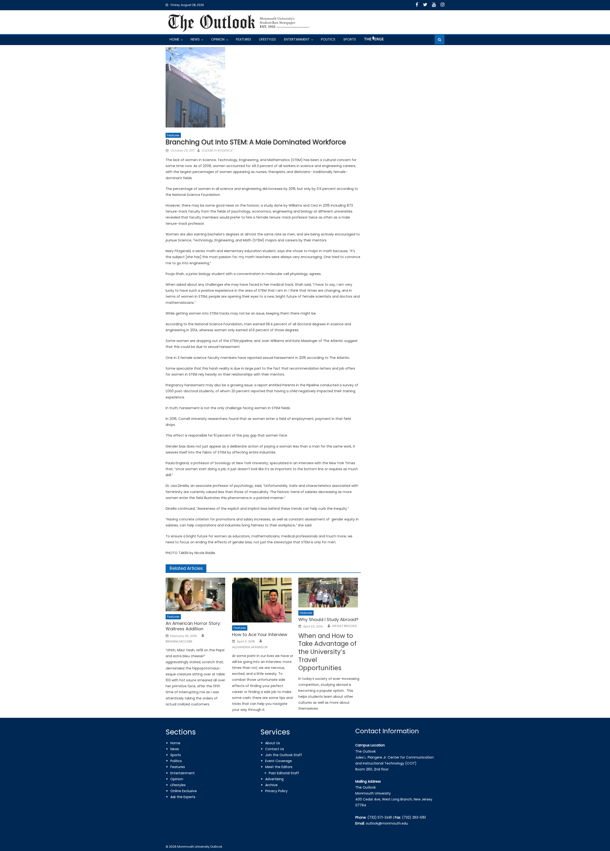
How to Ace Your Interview (259, 634)
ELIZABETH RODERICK (217, 150)
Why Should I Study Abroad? (328, 619)
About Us (272, 743)
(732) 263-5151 (414, 817)
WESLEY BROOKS (344, 626)
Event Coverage (278, 761)
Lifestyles (267, 39)
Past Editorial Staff (284, 773)
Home (174, 39)
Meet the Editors (278, 766)
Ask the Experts (182, 797)
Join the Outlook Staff (283, 755)
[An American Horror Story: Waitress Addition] (197, 594)
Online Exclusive (183, 791)
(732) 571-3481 (379, 817)
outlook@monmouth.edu (387, 823)
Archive (271, 785)
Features (243, 39)
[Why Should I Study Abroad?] (329, 592)
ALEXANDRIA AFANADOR (250, 647)
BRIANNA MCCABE (179, 641)
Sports (349, 39)
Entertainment (297, 39)
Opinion (217, 39)
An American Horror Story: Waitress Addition (193, 626)
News (195, 39)
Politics (328, 39)
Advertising (274, 779)
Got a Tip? (373, 40)
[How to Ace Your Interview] (263, 600)
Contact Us (274, 749)
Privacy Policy (276, 791)
